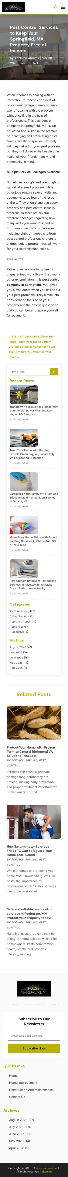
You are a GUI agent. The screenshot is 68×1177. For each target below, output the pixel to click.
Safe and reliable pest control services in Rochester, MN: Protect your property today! (30, 913)
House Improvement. (47, 1168)
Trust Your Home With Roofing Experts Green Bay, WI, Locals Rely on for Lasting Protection (32, 454)
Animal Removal (19, 616)
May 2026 (16, 662)
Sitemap (47, 1171)
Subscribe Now (34, 1048)
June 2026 (16, 657)
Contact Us (17, 1097)
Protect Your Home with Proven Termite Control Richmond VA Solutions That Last (31, 751)
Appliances (16, 626)
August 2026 (18, 647)
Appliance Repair (20, 621)
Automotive (17, 631)
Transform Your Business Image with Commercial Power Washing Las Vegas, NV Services (34, 410)
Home (13, 1076)
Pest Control (29, 63)
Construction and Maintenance (31, 1090)
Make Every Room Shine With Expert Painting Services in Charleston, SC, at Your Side (33, 541)
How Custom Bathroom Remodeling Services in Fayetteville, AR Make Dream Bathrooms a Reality (33, 584)
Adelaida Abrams (27, 58)
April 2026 (16, 667)
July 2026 (16, 652)
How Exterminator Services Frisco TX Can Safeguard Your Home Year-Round (29, 850)
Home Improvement (23, 1082)
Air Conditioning (19, 611)
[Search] (54, 372)
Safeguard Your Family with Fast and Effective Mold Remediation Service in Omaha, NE (34, 497)
